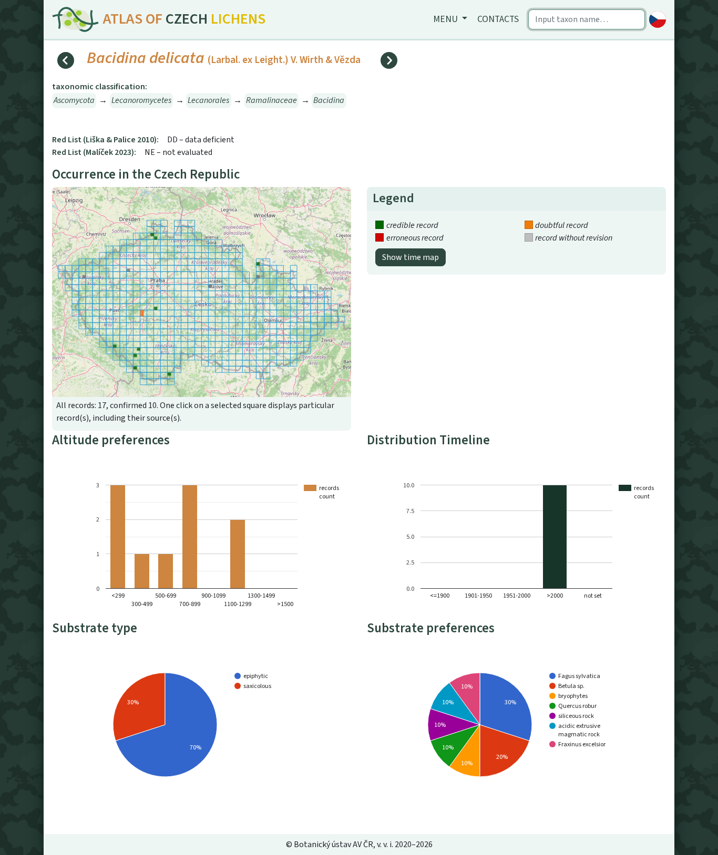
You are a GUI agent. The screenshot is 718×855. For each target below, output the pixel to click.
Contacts (498, 19)
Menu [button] (446, 19)
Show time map (410, 257)
